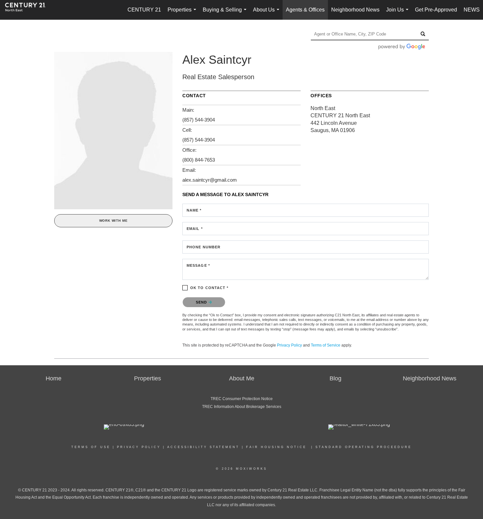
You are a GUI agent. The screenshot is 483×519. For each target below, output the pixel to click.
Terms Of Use (90, 447)
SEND (202, 302)
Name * (194, 210)
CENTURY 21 (144, 9)
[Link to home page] (28, 10)
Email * (195, 229)
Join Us (398, 13)
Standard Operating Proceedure (363, 447)
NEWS (472, 9)
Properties (183, 13)
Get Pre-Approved (436, 9)
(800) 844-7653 (198, 160)
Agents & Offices (305, 9)
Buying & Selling (226, 13)
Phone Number (203, 247)
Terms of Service (325, 345)
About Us (267, 13)
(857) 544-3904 (198, 120)
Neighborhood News (355, 9)
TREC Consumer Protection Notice (242, 398)
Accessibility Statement (203, 447)
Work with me (113, 220)
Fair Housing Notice (276, 447)
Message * (198, 265)
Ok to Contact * (209, 288)
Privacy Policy (289, 345)
